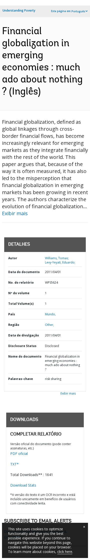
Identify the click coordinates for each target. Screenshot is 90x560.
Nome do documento (25, 356)
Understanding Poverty (18, 10)
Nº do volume (19, 293)
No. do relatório (21, 282)
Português (78, 11)
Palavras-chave (20, 379)
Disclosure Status (22, 346)
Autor (12, 258)
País (11, 314)
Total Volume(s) (21, 303)
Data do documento (24, 272)
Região (13, 325)
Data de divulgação (23, 335)
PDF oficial (19, 453)
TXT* (14, 464)
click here (64, 551)
